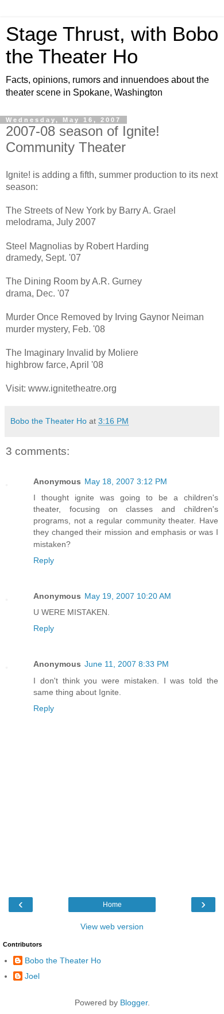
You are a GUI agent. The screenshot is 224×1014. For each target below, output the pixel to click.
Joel (32, 976)
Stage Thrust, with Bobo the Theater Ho (112, 45)
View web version (112, 926)
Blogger (134, 1002)
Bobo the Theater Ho (63, 960)
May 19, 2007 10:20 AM (127, 596)
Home (112, 905)
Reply (43, 560)
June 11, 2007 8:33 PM (126, 664)
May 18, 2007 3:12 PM (125, 481)
